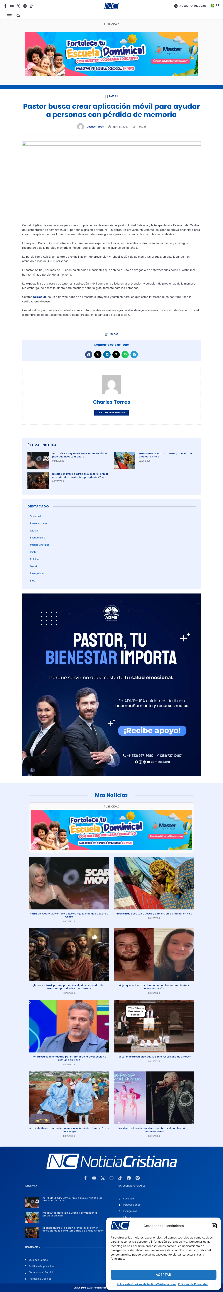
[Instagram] (25, 6)
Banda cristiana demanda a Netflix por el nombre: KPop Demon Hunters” (153, 1129)
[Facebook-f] (5, 6)
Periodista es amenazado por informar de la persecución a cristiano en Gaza (69, 1058)
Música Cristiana (39, 544)
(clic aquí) (39, 296)
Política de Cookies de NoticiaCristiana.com (146, 1284)
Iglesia (34, 530)
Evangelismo (37, 537)
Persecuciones (38, 523)
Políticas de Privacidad (193, 1284)
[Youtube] (12, 6)
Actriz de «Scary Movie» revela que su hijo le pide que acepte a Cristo (79, 455)
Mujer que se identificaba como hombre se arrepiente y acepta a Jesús (154, 986)
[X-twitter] (18, 6)
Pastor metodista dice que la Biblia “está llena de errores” (154, 1056)
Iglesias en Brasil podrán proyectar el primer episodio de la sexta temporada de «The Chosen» (80, 477)
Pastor (113, 96)
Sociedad (35, 516)
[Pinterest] (129, 1178)
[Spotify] (137, 1178)
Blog (32, 580)
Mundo (34, 566)
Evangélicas (37, 573)
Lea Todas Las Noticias (111, 412)
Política (34, 559)
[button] (214, 1226)
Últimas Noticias (42, 445)
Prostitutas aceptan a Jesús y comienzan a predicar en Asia (166, 455)
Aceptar (163, 1275)
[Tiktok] (31, 6)
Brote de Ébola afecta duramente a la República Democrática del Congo (69, 1129)
